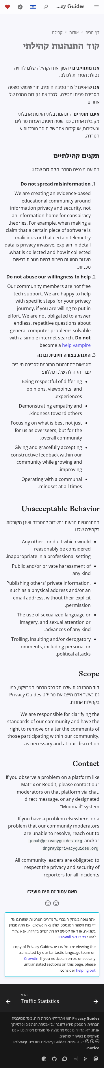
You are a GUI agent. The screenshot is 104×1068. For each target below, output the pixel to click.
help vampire (76, 345)
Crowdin (31, 958)
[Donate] (7, 7)
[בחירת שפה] (33, 7)
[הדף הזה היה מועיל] (56, 903)
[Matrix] (75, 1058)
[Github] (54, 1058)
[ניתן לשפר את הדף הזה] (47, 903)
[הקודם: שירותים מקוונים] (96, 999)
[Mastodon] (96, 1058)
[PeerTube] (85, 1058)
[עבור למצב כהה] (20, 7)
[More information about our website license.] (91, 1041)
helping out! (78, 970)
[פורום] (64, 1058)
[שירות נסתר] (44, 1058)
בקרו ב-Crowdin (72, 936)
